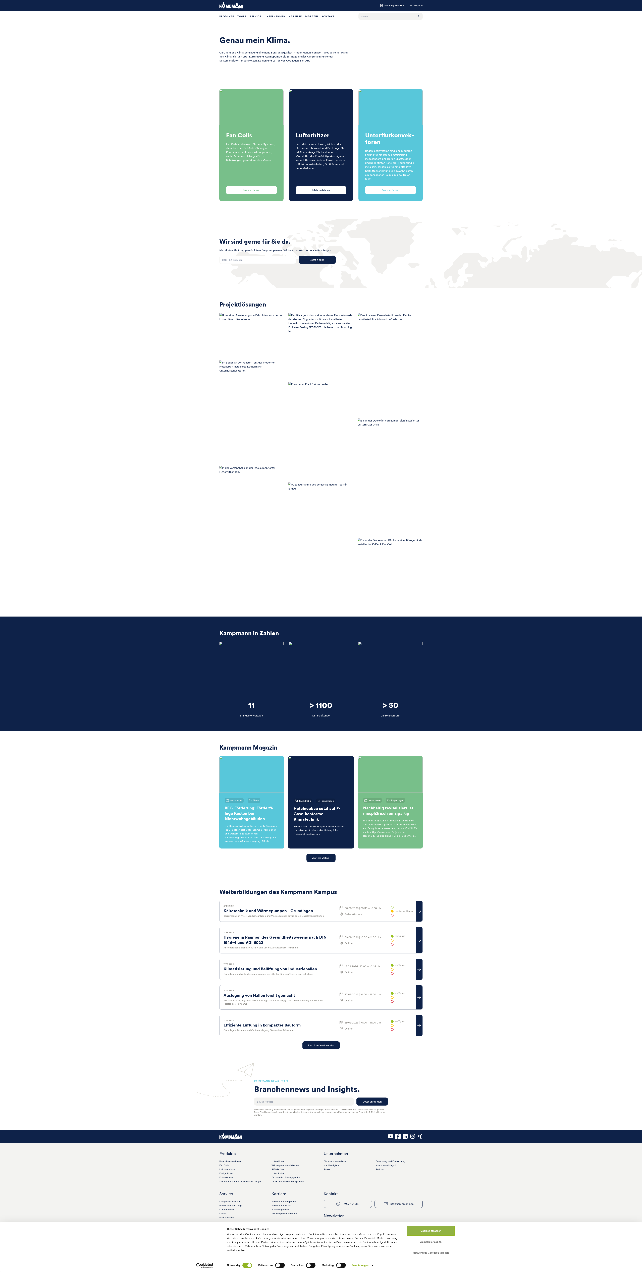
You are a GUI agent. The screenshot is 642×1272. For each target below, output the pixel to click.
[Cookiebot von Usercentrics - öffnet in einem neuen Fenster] (205, 1265)
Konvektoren (226, 1177)
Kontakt (328, 16)
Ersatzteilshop (226, 1217)
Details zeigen (360, 1265)
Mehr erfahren (251, 190)
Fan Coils (224, 1165)
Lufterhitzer (278, 1161)
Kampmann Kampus (229, 1201)
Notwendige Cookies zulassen (431, 1252)
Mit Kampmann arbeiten (284, 1213)
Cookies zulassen (430, 1230)
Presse (327, 1169)
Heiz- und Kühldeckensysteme (288, 1181)
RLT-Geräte (278, 1169)
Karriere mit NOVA (281, 1205)
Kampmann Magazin (386, 1165)
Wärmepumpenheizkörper (285, 1165)
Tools (241, 16)
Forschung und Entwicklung (390, 1161)
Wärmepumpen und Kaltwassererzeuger (240, 1181)
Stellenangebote (280, 1209)
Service (255, 16)
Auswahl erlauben (431, 1241)
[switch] (280, 1265)
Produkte (226, 16)
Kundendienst (226, 1209)
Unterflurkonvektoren (230, 1161)
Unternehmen (275, 16)
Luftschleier (278, 1173)
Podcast (380, 1169)
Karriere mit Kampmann (284, 1201)
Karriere (295, 16)
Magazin (311, 16)
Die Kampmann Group (335, 1161)
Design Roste (226, 1173)
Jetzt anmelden (372, 1101)
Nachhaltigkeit (331, 1165)
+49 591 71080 (350, 1203)
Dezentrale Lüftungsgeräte (286, 1177)
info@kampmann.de (402, 1203)
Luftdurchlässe (227, 1169)
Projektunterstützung (230, 1205)
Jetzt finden (317, 259)
